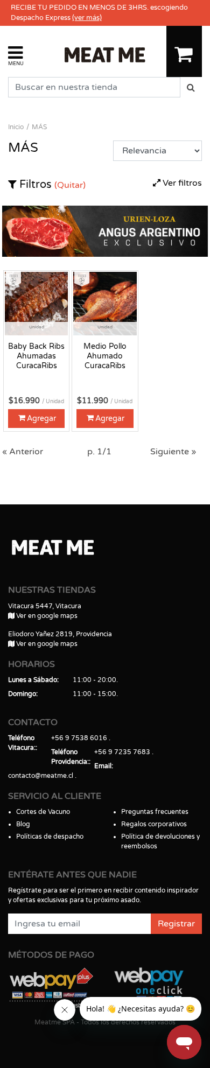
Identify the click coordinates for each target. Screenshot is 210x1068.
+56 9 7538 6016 (79, 738)
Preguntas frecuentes (154, 812)
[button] (16, 55)
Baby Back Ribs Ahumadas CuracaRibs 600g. (36, 356)
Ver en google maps (46, 616)
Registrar (176, 923)
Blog (23, 824)
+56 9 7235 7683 (122, 752)
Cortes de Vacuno (43, 812)
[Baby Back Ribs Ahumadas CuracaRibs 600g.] (36, 303)
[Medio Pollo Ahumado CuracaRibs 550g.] (104, 303)
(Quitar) (70, 185)
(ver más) (87, 17)
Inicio (16, 127)
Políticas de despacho (49, 836)
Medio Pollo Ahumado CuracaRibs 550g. (105, 356)
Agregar (41, 418)
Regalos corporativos (154, 824)
